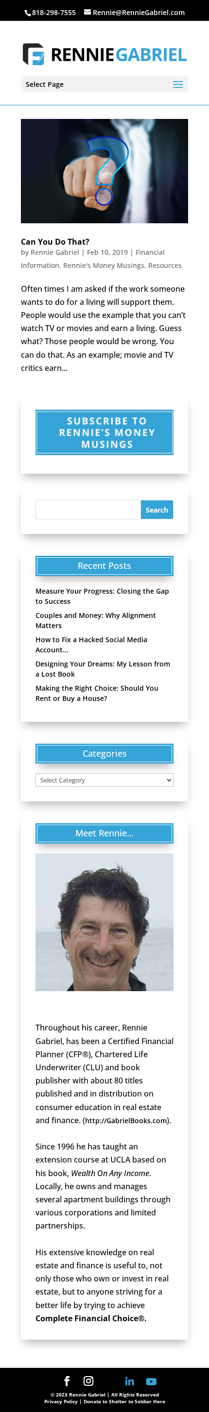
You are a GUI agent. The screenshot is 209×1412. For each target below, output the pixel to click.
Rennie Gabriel (55, 252)
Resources (165, 265)
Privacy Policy (61, 1401)
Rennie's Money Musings (103, 265)
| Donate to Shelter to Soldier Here (122, 1401)
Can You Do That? (55, 241)
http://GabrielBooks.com (126, 1120)
